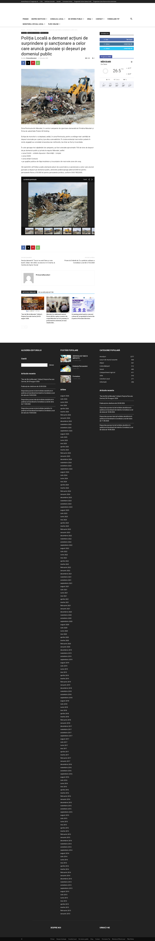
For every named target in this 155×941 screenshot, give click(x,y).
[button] (131, 19)
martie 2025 (64, 450)
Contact (99, 19)
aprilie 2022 (64, 561)
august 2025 (64, 434)
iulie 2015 (63, 818)
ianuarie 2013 (65, 914)
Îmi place (129, 39)
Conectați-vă (128, 44)
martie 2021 (64, 602)
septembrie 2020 (66, 621)
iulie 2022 (63, 551)
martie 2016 (64, 793)
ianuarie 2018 (65, 723)
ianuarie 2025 (65, 456)
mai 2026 (63, 405)
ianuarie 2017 (65, 761)
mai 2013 (63, 901)
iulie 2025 (63, 437)
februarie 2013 (65, 910)
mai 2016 (63, 787)
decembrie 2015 (66, 802)
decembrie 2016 (66, 764)
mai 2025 (63, 443)
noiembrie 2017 (65, 729)
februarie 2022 (65, 567)
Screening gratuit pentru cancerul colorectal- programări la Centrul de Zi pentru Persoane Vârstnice (83, 316)
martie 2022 (64, 564)
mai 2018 (63, 710)
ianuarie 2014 (65, 875)
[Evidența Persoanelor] (65, 368)
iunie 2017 (64, 745)
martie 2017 (64, 755)
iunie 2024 (64, 478)
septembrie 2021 (66, 583)
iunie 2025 (64, 440)
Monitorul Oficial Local (33, 24)
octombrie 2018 (65, 694)
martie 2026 (64, 412)
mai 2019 (63, 672)
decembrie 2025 (66, 421)
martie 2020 (64, 640)
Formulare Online (67, 1)
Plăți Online (53, 24)
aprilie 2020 (64, 637)
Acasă (23, 30)
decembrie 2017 (66, 726)
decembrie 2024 (66, 459)
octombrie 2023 (65, 504)
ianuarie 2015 (65, 837)
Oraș (89, 19)
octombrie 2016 (65, 771)
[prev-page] (22, 327)
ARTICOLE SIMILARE (29, 292)
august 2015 (64, 815)
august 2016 (64, 777)
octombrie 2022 (65, 542)
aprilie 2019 (64, 675)
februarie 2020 (65, 644)
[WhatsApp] (38, 63)
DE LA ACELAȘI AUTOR (45, 292)
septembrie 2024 (66, 469)
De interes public (75, 19)
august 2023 (64, 510)
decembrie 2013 (66, 879)
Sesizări (59, 1)
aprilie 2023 (64, 523)
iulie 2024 (63, 475)
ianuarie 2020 (65, 647)
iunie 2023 (64, 517)
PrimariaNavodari (31, 58)
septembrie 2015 (66, 812)
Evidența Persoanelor (80, 366)
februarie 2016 (65, 796)
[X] (28, 63)
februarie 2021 (65, 605)
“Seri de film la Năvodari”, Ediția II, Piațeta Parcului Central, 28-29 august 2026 (31, 316)
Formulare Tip (113, 19)
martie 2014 (64, 869)
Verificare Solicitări (50, 1)
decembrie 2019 (66, 650)
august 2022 (64, 548)
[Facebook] (23, 63)
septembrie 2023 (66, 507)
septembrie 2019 (66, 659)
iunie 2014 (64, 860)
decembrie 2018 (66, 688)
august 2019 (64, 663)
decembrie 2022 (66, 536)
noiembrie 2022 (65, 539)
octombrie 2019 (65, 656)
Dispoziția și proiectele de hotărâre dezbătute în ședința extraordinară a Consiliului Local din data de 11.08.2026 (37, 402)
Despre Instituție (38, 19)
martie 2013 (64, 907)
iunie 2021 (64, 593)
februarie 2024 (65, 491)
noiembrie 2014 (65, 844)
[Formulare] (65, 379)
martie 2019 (64, 679)
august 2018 (64, 701)
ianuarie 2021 (65, 609)
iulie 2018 (63, 704)
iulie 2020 (63, 628)
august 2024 (64, 472)
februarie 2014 (65, 872)
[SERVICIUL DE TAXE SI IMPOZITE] (65, 358)
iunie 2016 (64, 783)
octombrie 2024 (65, 466)
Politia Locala (44, 33)
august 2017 (64, 739)
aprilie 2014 (64, 866)
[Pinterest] (33, 63)
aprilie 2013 (64, 904)
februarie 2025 (65, 453)
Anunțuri (29, 30)
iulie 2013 (63, 895)
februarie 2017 (65, 758)
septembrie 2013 (66, 888)
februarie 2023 (65, 529)
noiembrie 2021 (65, 577)
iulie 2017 (63, 742)
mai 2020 (63, 634)
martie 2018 (64, 717)
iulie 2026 (63, 399)
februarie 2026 (65, 415)
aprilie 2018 (64, 713)
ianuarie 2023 (65, 532)
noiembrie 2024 (65, 462)
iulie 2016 (63, 780)
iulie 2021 (63, 590)
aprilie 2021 (64, 599)
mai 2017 (63, 748)
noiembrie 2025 (65, 424)
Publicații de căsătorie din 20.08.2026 (33, 386)
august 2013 (64, 891)
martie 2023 (64, 526)
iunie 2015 (64, 821)
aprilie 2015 (64, 828)
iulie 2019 (63, 666)
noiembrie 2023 (65, 501)
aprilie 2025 (64, 447)
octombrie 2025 (65, 428)
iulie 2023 (63, 513)
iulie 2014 (63, 856)
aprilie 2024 (64, 485)
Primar (25, 19)
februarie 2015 (65, 834)
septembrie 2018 (66, 698)
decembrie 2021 (66, 574)
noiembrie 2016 (65, 767)
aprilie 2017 (64, 752)
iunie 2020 (64, 631)
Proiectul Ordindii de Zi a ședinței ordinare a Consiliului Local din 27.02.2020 (80, 262)
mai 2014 (63, 863)
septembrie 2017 (66, 736)
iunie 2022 (64, 555)
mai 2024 (63, 482)
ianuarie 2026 (65, 418)
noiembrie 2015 (65, 806)
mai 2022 (63, 558)
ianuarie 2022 (65, 571)
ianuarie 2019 (65, 685)
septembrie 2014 (66, 850)
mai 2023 (63, 520)
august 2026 (64, 396)
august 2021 (64, 586)
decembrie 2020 (66, 612)
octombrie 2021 (65, 580)
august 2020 (64, 625)
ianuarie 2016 (65, 799)
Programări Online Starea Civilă (82, 1)
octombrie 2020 (65, 618)
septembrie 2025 (66, 431)
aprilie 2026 (64, 408)
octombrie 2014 (65, 847)
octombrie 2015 (65, 809)
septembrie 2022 (66, 545)
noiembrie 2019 (65, 653)
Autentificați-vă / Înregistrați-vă (29, 1)
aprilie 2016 (64, 790)
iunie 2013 (64, 898)
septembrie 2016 (66, 774)
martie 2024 (64, 488)
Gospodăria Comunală (33, 33)
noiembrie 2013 (65, 882)
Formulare (76, 376)
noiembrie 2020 (65, 615)
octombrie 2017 (65, 733)
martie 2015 (64, 831)
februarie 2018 (65, 720)
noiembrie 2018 (65, 691)
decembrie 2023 (66, 497)
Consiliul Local (56, 19)
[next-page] (26, 327)
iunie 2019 (64, 669)
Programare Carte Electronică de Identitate (104, 1)
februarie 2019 (65, 682)
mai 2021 (63, 596)
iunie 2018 (64, 707)
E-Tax (41, 1)
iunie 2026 (64, 402)
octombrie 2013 (65, 885)
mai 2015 (63, 825)
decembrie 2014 (66, 841)
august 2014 (64, 853)
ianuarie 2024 (65, 494)
